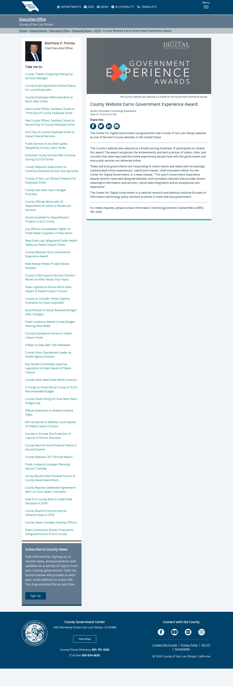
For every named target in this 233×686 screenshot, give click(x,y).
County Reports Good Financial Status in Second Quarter (51, 447)
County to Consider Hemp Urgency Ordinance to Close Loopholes (47, 301)
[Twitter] (101, 126)
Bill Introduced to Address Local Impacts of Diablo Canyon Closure (50, 424)
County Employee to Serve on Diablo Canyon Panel (48, 335)
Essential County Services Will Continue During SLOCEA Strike (50, 157)
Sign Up (36, 596)
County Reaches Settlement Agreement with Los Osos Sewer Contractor (50, 490)
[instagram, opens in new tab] (201, 632)
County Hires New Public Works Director (51, 380)
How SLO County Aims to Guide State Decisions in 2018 (48, 501)
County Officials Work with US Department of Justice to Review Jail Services (48, 206)
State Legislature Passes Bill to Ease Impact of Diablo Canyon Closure (48, 289)
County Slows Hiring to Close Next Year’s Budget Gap (51, 401)
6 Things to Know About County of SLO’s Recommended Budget (51, 389)
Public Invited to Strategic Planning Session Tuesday (47, 466)
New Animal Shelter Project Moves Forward (47, 266)
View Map (87, 639)
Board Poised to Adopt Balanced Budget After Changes (50, 312)
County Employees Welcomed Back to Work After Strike (49, 99)
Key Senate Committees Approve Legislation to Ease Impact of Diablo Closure (48, 368)
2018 (97, 31)
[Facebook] (93, 126)
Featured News (81, 31)
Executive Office (32, 19)
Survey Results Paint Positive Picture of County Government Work (50, 478)
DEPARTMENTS (70, 7)
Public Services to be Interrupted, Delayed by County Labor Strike (46, 146)
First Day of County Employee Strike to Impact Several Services (50, 134)
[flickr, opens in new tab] (188, 632)
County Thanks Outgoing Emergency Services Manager (49, 76)
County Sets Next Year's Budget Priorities (45, 192)
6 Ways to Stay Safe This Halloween (48, 345)
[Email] (117, 126)
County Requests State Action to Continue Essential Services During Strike (51, 169)
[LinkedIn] (109, 126)
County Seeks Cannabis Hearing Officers (51, 522)
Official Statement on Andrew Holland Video (49, 412)
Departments (38, 31)
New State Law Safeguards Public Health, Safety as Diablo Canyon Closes (51, 243)
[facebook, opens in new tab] (161, 632)
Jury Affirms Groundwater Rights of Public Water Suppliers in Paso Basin (48, 231)
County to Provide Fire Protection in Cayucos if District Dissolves (48, 436)
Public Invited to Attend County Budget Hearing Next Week (50, 324)
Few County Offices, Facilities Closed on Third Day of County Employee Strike (50, 111)
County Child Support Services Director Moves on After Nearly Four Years (50, 277)
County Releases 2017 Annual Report (48, 457)
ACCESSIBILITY (124, 7)
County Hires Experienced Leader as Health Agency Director (48, 354)
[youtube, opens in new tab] (175, 632)
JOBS (90, 7)
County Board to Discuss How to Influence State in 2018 (46, 513)
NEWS (104, 7)
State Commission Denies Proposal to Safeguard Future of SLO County (49, 532)
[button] (206, 7)
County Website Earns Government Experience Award (137, 31)
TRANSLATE (148, 7)
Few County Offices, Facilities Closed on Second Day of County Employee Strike (50, 122)
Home (23, 31)
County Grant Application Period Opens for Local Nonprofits (50, 88)
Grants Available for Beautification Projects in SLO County (47, 219)
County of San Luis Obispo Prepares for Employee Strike (50, 180)
